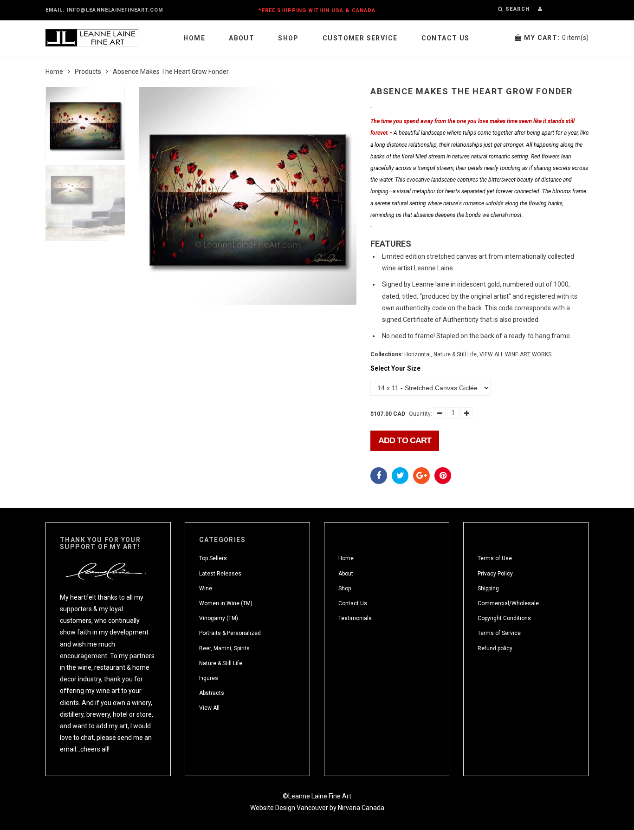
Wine (205, 588)
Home (194, 38)
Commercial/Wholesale (508, 603)
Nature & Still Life (455, 354)
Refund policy (495, 648)
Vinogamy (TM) (218, 618)
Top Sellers (213, 558)
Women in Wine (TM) (225, 603)
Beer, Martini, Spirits (224, 648)
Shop (288, 38)
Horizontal (417, 354)
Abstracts (211, 693)
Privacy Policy (495, 573)
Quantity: (420, 414)
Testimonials (355, 618)
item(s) (556, 37)
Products (88, 71)
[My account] (540, 9)
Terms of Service (499, 633)
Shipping (488, 588)
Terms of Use (495, 558)
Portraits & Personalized (230, 633)
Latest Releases (220, 573)
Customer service (360, 38)
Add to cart (404, 440)
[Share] (378, 475)
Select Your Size (395, 368)
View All (209, 708)
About (241, 38)
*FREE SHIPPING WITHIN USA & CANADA (317, 10)
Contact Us (445, 38)
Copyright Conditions (504, 618)
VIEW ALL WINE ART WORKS (515, 354)
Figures (208, 678)
